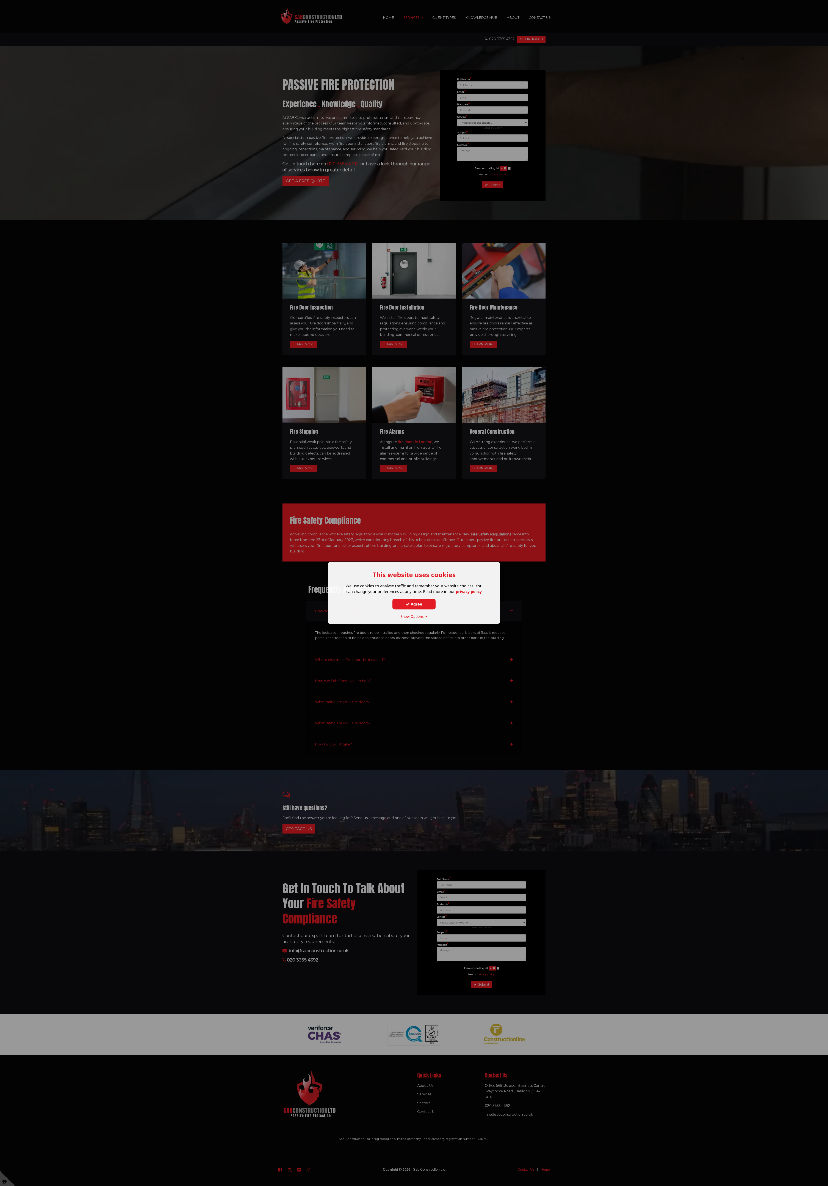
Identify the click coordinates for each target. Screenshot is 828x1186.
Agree (416, 604)
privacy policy (469, 591)
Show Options (413, 616)
